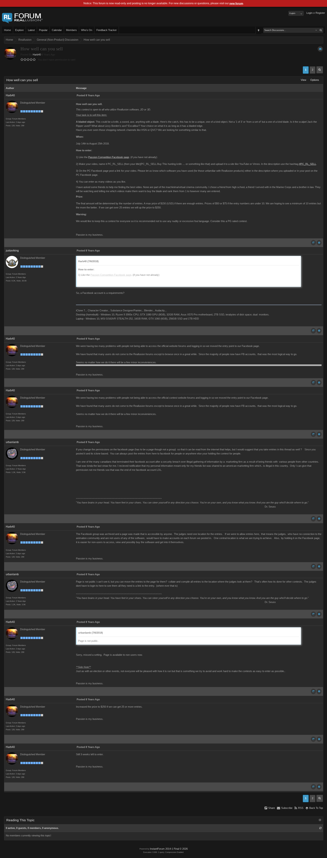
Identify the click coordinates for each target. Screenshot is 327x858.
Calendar (57, 30)
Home (7, 30)
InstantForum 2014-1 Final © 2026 (169, 848)
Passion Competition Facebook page (108, 157)
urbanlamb (12, 442)
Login (309, 13)
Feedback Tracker (106, 30)
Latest (31, 30)
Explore (19, 30)
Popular (43, 30)
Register (320, 13)
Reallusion (25, 39)
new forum (236, 3)
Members (71, 30)
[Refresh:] (320, 828)
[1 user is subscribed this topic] (320, 49)
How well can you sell (97, 39)
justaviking (12, 250)
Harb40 (37, 54)
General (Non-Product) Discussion (57, 39)
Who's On (86, 30)
